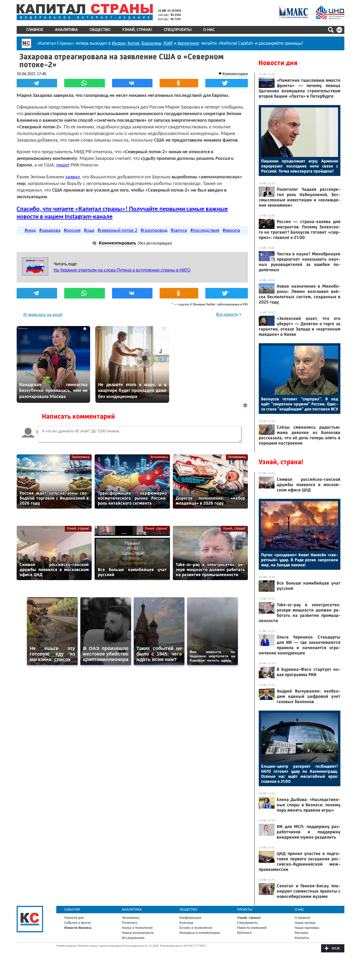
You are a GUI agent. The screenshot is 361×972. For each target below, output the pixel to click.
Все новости (227, 315)
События (72, 910)
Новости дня (277, 63)
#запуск (179, 230)
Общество (100, 30)
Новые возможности (138, 933)
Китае (134, 43)
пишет (63, 165)
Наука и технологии (137, 928)
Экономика (81, 457)
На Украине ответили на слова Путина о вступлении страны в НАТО (122, 270)
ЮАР (168, 43)
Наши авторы (305, 923)
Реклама (301, 933)
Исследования (133, 938)
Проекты (244, 910)
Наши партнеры (307, 928)
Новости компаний (252, 928)
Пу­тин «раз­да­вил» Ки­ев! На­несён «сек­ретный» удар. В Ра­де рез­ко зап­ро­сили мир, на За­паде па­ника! (299, 559)
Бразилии (151, 43)
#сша (89, 230)
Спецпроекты (178, 30)
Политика (129, 923)
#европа (231, 230)
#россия (72, 230)
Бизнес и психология (195, 928)
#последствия (204, 230)
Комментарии (235, 74)
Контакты (302, 938)
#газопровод (154, 230)
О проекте (302, 918)
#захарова (50, 230)
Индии (119, 43)
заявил (72, 177)
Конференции (190, 918)
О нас (209, 30)
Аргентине (188, 43)
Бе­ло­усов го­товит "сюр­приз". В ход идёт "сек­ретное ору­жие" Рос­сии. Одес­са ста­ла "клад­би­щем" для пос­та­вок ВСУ (299, 404)
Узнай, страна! (137, 30)
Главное (34, 30)
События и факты (77, 923)
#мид (30, 230)
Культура (186, 923)
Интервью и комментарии (199, 933)
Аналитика (66, 30)
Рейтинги (244, 933)
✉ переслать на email (42, 315)
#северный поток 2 (117, 230)
